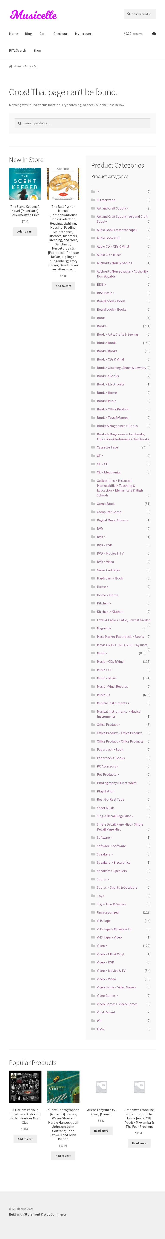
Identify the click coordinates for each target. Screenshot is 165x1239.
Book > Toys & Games (112, 417)
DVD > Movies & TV (110, 553)
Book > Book (106, 343)
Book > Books (107, 351)
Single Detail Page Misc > (115, 816)
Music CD (103, 695)
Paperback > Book (110, 749)
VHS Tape (104, 920)
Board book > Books (111, 309)
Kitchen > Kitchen (110, 611)
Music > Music (106, 678)
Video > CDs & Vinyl (110, 954)
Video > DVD (105, 962)
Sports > (103, 879)
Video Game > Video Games (116, 987)
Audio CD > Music (109, 255)
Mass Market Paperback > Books (120, 636)
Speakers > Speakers (112, 871)
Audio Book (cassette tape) (117, 230)
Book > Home (107, 392)
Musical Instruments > (113, 703)
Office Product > (108, 724)
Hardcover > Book (110, 578)
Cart (43, 33)
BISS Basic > (106, 293)
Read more (101, 1131)
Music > (102, 653)
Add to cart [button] (24, 231)
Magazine (104, 628)
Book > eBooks (108, 376)
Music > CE (104, 670)
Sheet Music (105, 808)
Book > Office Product (113, 409)
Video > (102, 945)
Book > (102, 326)
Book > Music (106, 401)
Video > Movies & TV (111, 970)
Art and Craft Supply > (112, 208)
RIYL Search (17, 50)
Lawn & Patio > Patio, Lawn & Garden (123, 620)
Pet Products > (108, 774)
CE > (100, 455)
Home (13, 33)
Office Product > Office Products (120, 741)
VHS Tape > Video (109, 937)
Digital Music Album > (113, 520)
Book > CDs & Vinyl (110, 359)
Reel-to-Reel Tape (110, 799)
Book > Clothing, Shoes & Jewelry (121, 367)
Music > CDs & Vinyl (110, 661)
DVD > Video (105, 561)
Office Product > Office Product (119, 733)
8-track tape (106, 200)
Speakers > (105, 854)
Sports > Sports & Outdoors (117, 887)
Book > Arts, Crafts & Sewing (117, 334)
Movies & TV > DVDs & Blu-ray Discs (122, 645)
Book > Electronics (111, 384)
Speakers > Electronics (113, 862)
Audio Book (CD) (109, 238)
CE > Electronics (109, 472)
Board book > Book (111, 301)
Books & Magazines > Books (117, 426)
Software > (104, 837)
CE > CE (102, 464)
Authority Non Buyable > (115, 263)
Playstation (105, 791)
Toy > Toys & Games (111, 904)
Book (101, 318)
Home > (102, 586)
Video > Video (106, 979)
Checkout (60, 33)
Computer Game (109, 512)
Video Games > (107, 995)
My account (83, 33)
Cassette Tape (107, 447)
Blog (28, 33)
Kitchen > (104, 603)
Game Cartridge (108, 570)
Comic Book (106, 503)
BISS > (101, 284)
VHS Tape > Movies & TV (114, 929)
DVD (100, 528)
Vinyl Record (106, 1012)
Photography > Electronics (117, 783)
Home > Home (107, 595)
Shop (37, 50)
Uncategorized (108, 912)
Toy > (101, 896)
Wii (99, 1020)
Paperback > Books (111, 758)
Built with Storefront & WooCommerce (38, 1214)
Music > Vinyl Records (112, 686)
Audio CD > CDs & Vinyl (113, 246)
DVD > (101, 537)
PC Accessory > (108, 766)
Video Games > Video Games (117, 1004)
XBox (100, 1029)
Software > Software (111, 846)
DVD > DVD (104, 545)
